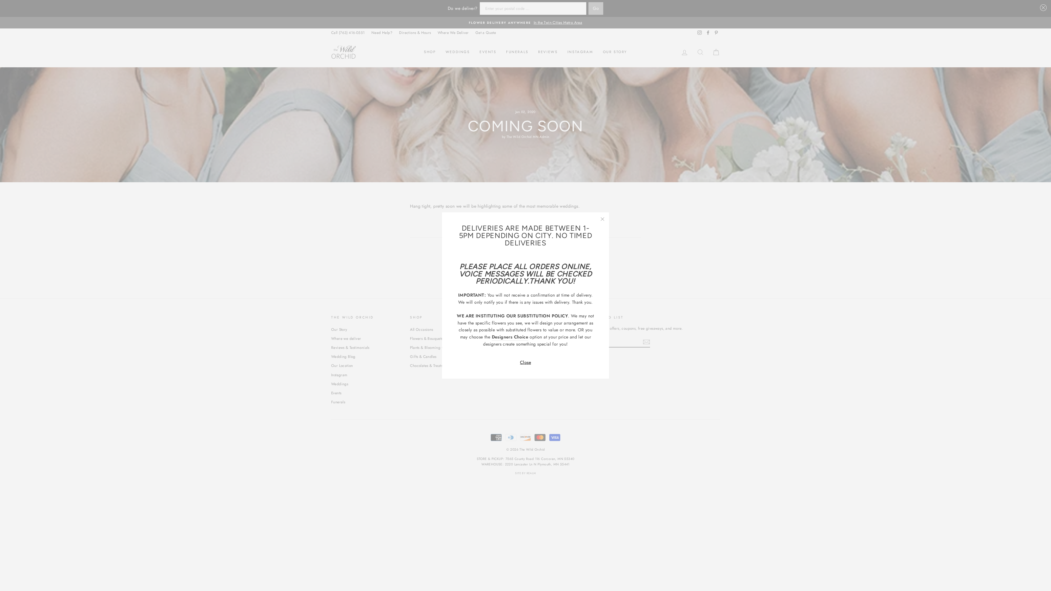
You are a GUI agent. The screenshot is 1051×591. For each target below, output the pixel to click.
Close (525, 362)
